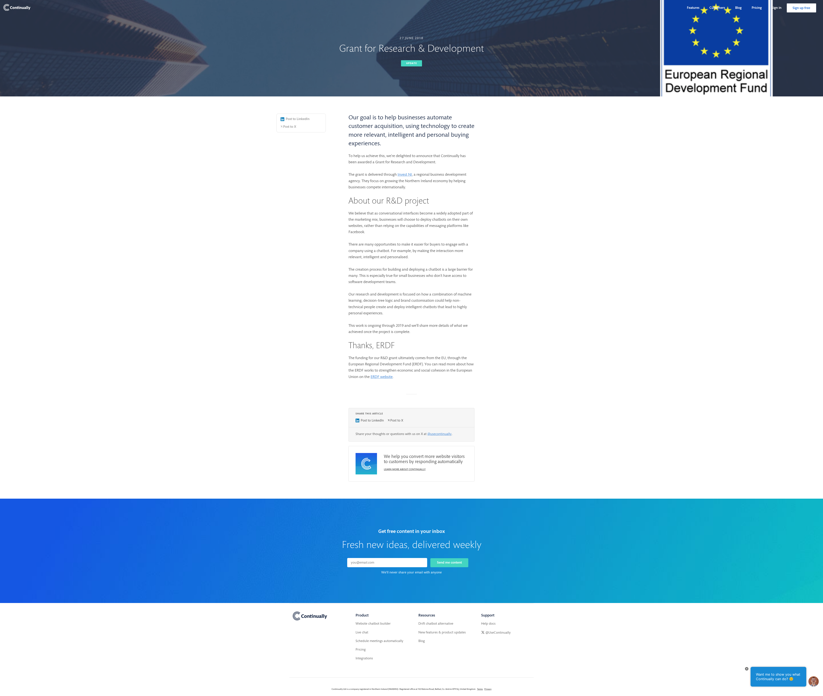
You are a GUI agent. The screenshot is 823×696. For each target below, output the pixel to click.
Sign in (776, 8)
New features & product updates (442, 632)
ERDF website (382, 377)
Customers (717, 8)
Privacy (487, 689)
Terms (480, 689)
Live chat (362, 632)
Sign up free (801, 8)
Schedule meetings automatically (379, 641)
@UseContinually (498, 632)
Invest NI (405, 175)
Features (693, 8)
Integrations (364, 658)
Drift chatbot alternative (435, 624)
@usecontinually (439, 434)
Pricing (757, 8)
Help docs (488, 624)
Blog (738, 8)
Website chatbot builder (373, 624)
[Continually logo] (16, 8)
